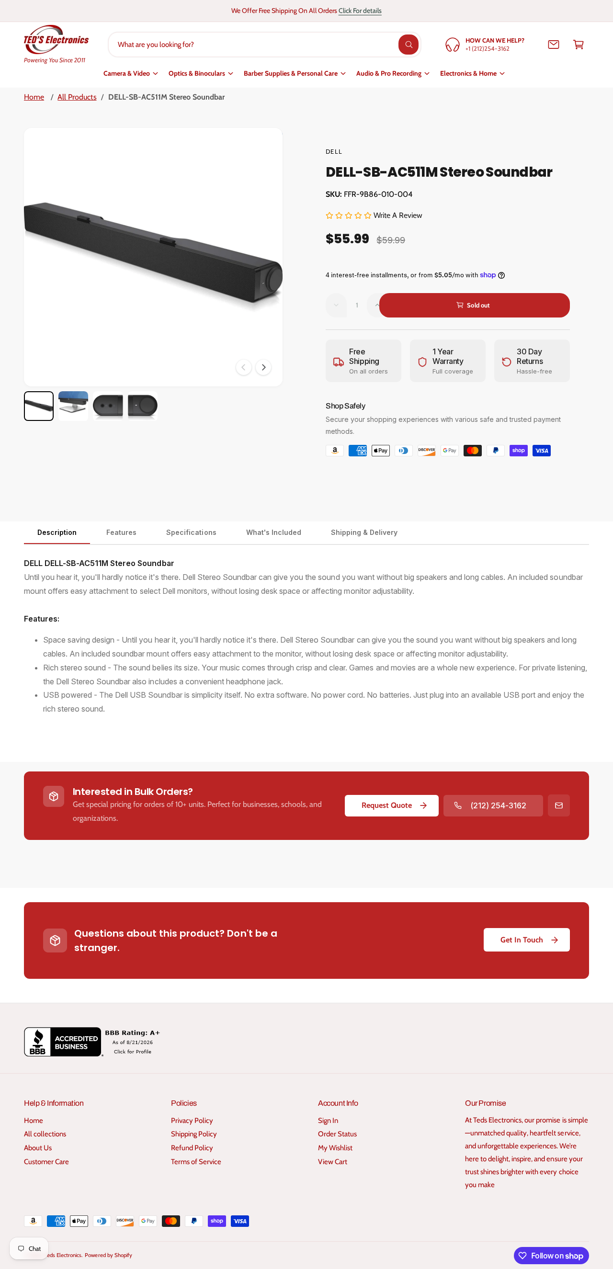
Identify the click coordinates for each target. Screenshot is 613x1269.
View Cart (332, 1161)
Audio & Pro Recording (388, 73)
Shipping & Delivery (364, 532)
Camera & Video (126, 73)
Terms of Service (196, 1161)
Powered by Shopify (108, 1255)
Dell (334, 151)
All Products (76, 97)
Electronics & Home (468, 73)
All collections (45, 1134)
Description (57, 532)
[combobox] (264, 44)
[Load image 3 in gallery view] (108, 406)
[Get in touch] (553, 44)
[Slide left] (243, 367)
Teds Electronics (63, 1255)
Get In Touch (521, 939)
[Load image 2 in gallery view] (73, 406)
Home (34, 97)
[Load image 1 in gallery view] (39, 406)
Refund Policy (192, 1148)
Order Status (337, 1134)
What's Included (273, 532)
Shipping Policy (194, 1134)
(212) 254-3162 (498, 805)
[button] (578, 44)
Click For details (360, 10)
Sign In (328, 1120)
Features (121, 532)
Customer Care (46, 1161)
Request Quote (387, 805)
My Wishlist (335, 1148)
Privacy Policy (192, 1120)
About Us (38, 1148)
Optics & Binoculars (197, 73)
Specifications (191, 532)
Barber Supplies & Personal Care (291, 73)
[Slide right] (263, 367)
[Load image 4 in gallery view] (143, 406)
